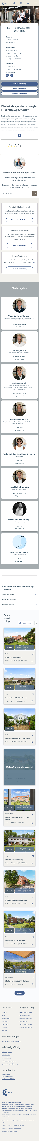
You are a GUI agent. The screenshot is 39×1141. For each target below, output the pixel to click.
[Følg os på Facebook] (11, 75)
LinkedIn (4, 1030)
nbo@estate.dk (19, 529)
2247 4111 (19, 526)
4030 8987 (19, 428)
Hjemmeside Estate (5, 3)
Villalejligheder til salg (26, 1024)
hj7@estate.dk (19, 496)
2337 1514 (23, 357)
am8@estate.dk (19, 430)
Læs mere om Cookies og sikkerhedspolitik (13, 1125)
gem (33, 654)
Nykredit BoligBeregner (9, 1061)
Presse (3, 1015)
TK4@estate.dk (19, 359)
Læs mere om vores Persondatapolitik (11, 1128)
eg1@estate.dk (19, 396)
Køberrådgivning (7, 1052)
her (33, 262)
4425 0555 (11, 66)
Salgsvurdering (6, 1058)
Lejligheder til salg (25, 1015)
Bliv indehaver (6, 1018)
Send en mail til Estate (8, 1079)
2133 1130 (23, 393)
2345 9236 (23, 493)
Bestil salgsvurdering (19, 84)
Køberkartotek (6, 1055)
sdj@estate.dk (19, 463)
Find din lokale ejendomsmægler (11, 1041)
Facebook (4, 1027)
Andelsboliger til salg (26, 1018)
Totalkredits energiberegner (10, 1064)
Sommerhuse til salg (26, 1027)
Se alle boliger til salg (26, 1012)
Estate (7, 1092)
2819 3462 (23, 324)
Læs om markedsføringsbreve (9, 1131)
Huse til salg (23, 1021)
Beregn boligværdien (19, 88)
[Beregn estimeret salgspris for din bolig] (34, 193)
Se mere (19, 993)
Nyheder (4, 1012)
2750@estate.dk (16, 69)
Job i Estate (5, 1024)
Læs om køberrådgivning (19, 269)
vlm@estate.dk (19, 327)
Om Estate (5, 1021)
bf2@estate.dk (19, 561)
